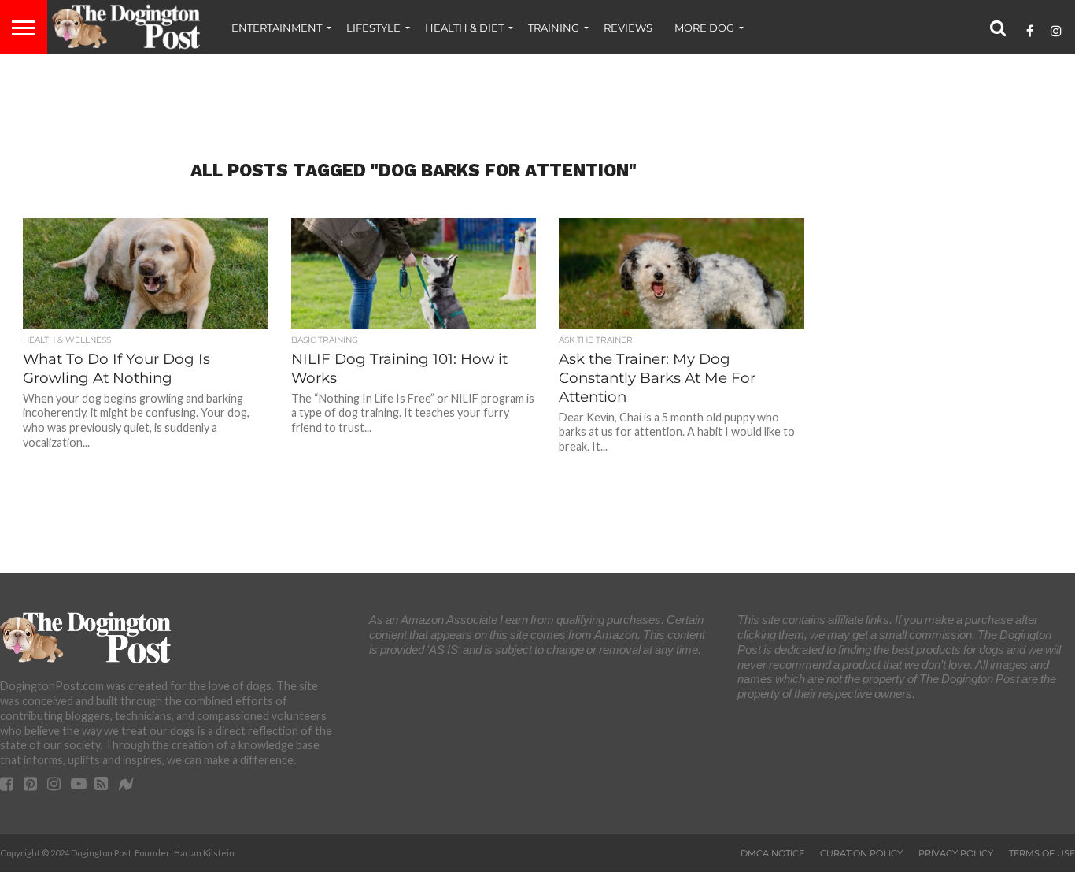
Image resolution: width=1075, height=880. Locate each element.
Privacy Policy (955, 853)
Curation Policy (861, 853)
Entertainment (276, 27)
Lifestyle (373, 27)
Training (553, 27)
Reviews (628, 27)
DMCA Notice (772, 853)
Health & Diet (464, 27)
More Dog (704, 27)
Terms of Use (1042, 853)
